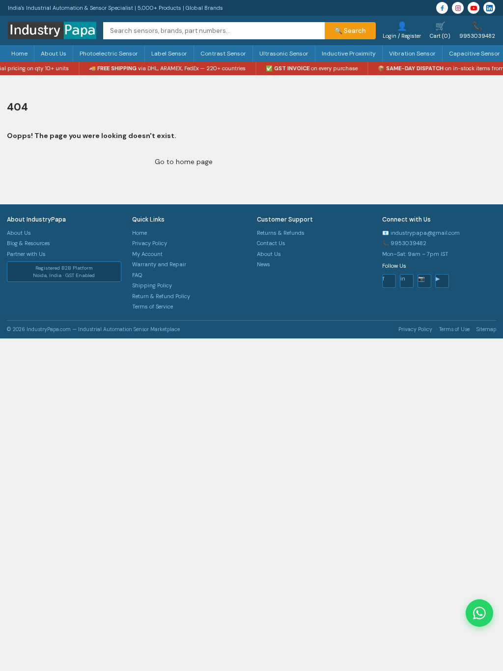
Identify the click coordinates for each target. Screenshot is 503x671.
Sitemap (486, 329)
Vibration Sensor (412, 53)
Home (19, 53)
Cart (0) (440, 30)
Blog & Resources (28, 243)
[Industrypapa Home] (52, 30)
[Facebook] (442, 8)
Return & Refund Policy (161, 296)
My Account (147, 254)
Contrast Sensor (223, 53)
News (263, 264)
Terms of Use (454, 329)
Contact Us (271, 243)
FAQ (137, 275)
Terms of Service (152, 306)
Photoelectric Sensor (109, 53)
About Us (53, 53)
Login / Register (402, 30)
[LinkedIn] (489, 8)
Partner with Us (26, 254)
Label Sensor (169, 53)
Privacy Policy (149, 243)
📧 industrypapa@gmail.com (421, 232)
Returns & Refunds (281, 232)
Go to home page (184, 161)
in (402, 278)
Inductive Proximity (349, 53)
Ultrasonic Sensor (283, 53)
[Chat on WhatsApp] (479, 613)
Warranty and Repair (159, 264)
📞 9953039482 (404, 243)
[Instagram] (458, 8)
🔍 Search (350, 31)
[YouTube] (473, 8)
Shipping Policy (152, 285)
